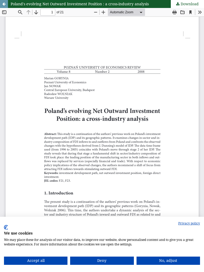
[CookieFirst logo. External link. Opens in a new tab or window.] (6, 227)
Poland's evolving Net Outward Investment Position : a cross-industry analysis (80, 3)
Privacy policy (189, 223)
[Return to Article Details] (4, 4)
